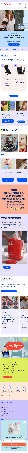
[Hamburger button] (1, 4)
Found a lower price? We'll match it (11, 395)
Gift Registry (4, 407)
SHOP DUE (21, 121)
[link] (14, 428)
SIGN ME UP (14, 444)
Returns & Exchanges (7, 411)
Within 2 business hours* (24, 394)
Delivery (3, 409)
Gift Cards (4, 415)
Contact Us (4, 405)
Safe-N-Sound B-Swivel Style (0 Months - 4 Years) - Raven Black (20, 81)
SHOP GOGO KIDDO (7, 179)
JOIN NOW (8, 376)
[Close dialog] (24, 422)
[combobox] (14, 7)
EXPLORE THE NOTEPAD (9, 291)
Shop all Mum (22, 150)
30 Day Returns (16, 49)
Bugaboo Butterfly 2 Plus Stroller (7, 80)
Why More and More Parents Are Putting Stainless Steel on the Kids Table (9, 320)
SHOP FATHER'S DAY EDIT (8, 121)
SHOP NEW (14, 95)
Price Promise (5, 413)
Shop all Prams (5, 150)
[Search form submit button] (25, 7)
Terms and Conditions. (14, 448)
